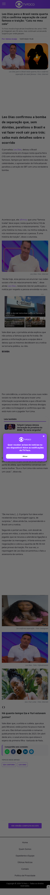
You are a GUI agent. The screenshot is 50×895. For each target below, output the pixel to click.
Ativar (25, 456)
